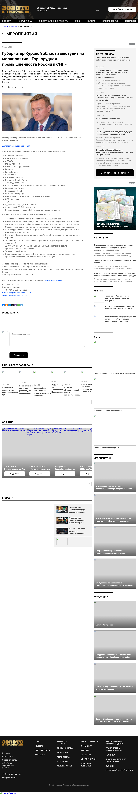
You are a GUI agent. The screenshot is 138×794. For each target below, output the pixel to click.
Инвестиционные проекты (53, 21)
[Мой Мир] (9, 305)
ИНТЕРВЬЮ (86, 746)
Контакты (130, 21)
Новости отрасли (62, 742)
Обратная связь (9, 760)
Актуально (63, 752)
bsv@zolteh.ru (9, 777)
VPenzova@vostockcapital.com (16, 292)
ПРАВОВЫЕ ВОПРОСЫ (86, 764)
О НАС (38, 741)
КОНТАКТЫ (40, 755)
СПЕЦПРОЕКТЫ (42, 750)
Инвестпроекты (90, 741)
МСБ (77, 21)
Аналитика (25, 21)
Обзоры (109, 766)
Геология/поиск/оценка (119, 770)
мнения (98, 290)
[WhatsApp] (18, 305)
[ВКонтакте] (3, 305)
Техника (110, 755)
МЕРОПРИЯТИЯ (88, 759)
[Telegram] (21, 305)
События (86, 755)
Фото (97, 337)
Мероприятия (102, 458)
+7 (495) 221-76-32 (11, 774)
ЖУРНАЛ (39, 746)
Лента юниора (65, 748)
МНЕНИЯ (85, 750)
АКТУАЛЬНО (101, 237)
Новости (7, 21)
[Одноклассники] (6, 305)
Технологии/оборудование (113, 749)
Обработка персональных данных (9, 765)
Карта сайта (7, 756)
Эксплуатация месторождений (114, 742)
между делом (102, 596)
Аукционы (62, 761)
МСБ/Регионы (64, 766)
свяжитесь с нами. (53, 280)
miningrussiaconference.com (14, 295)
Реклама (6, 753)
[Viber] (15, 305)
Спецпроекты (110, 21)
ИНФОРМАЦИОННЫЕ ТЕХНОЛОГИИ (115, 760)
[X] (12, 305)
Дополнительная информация (16, 146)
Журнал (91, 21)
